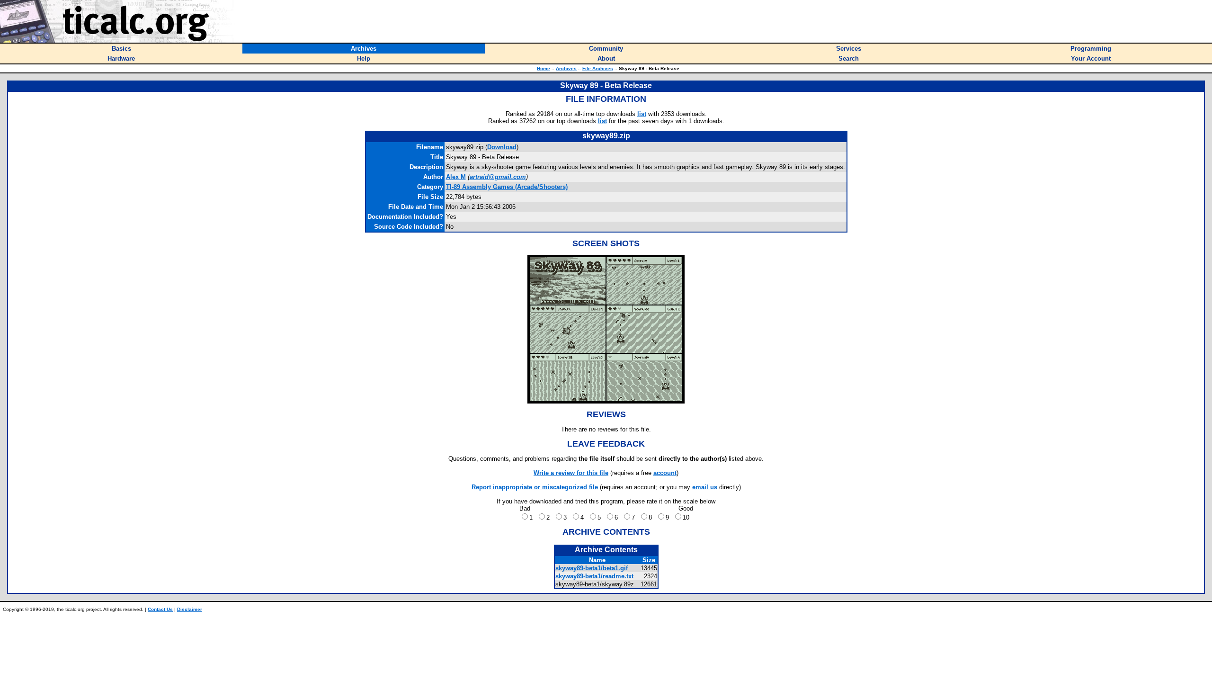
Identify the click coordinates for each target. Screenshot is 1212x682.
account (665, 472)
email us (704, 487)
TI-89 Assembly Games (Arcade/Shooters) (507, 186)
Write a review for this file (571, 472)
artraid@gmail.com (498, 176)
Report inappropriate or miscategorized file (535, 487)
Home (543, 68)
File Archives (597, 68)
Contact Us (160, 609)
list (641, 113)
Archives (566, 68)
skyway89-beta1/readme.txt (594, 576)
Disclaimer (189, 609)
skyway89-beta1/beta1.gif (591, 568)
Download (502, 147)
